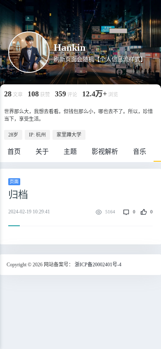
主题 (70, 151)
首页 (14, 151)
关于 (42, 151)
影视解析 (105, 151)
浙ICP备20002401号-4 (98, 265)
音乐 (139, 151)
